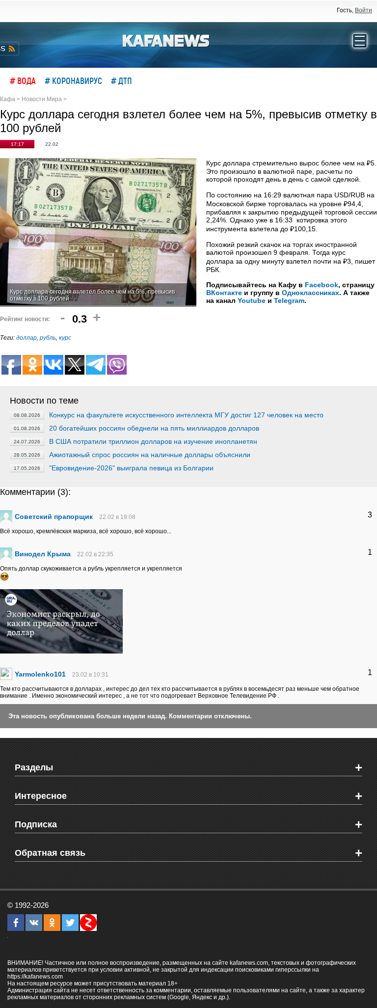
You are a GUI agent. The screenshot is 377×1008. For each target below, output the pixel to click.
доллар (26, 337)
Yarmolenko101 (40, 674)
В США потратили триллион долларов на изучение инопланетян (153, 441)
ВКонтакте (224, 293)
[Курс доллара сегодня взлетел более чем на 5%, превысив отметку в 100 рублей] (98, 232)
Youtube (252, 300)
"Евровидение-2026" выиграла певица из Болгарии (131, 468)
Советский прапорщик (54, 516)
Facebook (321, 285)
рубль (48, 337)
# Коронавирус (73, 80)
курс (65, 337)
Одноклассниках (310, 293)
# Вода (23, 80)
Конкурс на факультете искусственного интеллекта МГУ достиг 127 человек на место (186, 415)
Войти (363, 10)
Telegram (289, 300)
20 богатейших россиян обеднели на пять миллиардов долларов (154, 428)
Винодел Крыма (43, 554)
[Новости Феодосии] (166, 39)
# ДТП (121, 80)
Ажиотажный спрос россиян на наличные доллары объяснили (149, 455)
